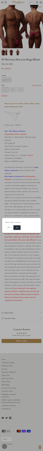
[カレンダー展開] (4, 446)
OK (17, 228)
